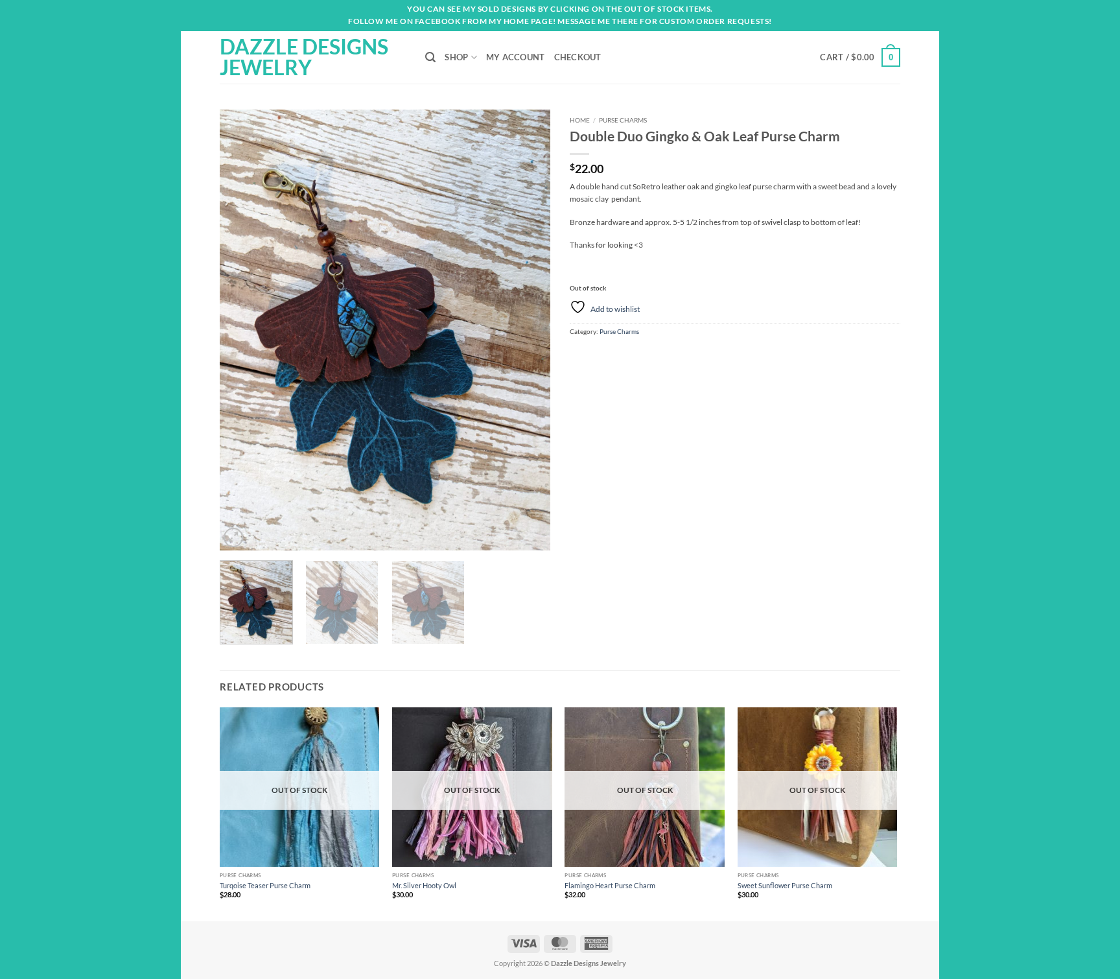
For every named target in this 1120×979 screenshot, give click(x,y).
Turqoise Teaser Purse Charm (265, 885)
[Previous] (242, 330)
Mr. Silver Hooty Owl (424, 885)
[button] (860, 57)
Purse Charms (623, 120)
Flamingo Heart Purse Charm (610, 885)
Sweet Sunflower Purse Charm (785, 885)
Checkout (577, 57)
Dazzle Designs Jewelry (304, 57)
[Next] (527, 330)
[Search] (430, 57)
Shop (456, 57)
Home (580, 120)
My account (515, 57)
